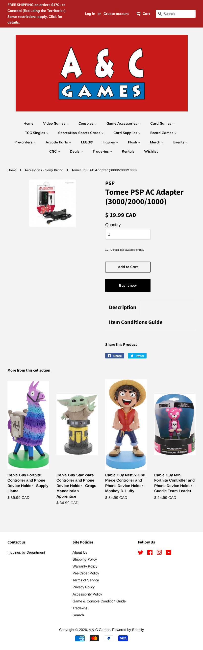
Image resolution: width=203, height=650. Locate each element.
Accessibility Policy (87, 594)
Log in (90, 13)
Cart (146, 13)
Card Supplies (125, 133)
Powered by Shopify (128, 630)
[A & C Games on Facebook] (150, 553)
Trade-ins (101, 151)
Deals (75, 151)
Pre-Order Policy (86, 573)
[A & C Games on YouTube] (168, 553)
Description (122, 307)
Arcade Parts (57, 142)
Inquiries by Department (26, 552)
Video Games (54, 123)
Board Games (162, 133)
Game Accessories (122, 123)
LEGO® (87, 142)
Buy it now (128, 285)
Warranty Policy (85, 566)
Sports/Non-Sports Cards (79, 133)
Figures (109, 142)
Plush (133, 142)
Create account (116, 13)
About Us (80, 552)
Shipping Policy (85, 559)
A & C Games (99, 630)
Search (78, 615)
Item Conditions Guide (135, 322)
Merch (155, 142)
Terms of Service (86, 580)
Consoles (86, 123)
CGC (53, 151)
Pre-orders (23, 142)
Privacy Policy (84, 587)
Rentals (128, 151)
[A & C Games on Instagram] (159, 553)
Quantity (113, 224)
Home (28, 123)
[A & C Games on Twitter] (140, 553)
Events (179, 142)
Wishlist (151, 151)
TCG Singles (35, 133)
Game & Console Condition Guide (99, 601)
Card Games (161, 123)
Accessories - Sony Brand (44, 170)
